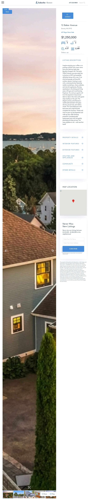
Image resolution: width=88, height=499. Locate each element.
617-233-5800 (73, 3)
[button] (73, 201)
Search (81, 3)
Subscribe (73, 249)
